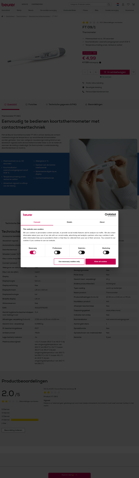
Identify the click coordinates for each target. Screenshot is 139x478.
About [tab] (102, 222)
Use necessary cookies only (69, 261)
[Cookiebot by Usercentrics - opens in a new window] (106, 215)
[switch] (57, 252)
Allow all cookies (100, 261)
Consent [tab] (37, 222)
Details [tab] (69, 222)
